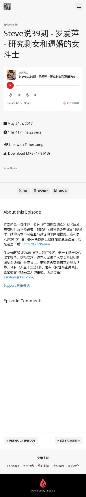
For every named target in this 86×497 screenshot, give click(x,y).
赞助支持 (43, 466)
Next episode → (68, 440)
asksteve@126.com (18, 277)
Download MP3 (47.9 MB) (28, 153)
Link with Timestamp (25, 144)
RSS (25, 190)
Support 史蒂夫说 (17, 285)
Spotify (43, 190)
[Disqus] (43, 365)
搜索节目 (58, 466)
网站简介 (73, 466)
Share (63, 190)
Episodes (13, 466)
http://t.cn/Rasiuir (36, 244)
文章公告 (28, 466)
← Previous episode (20, 440)
